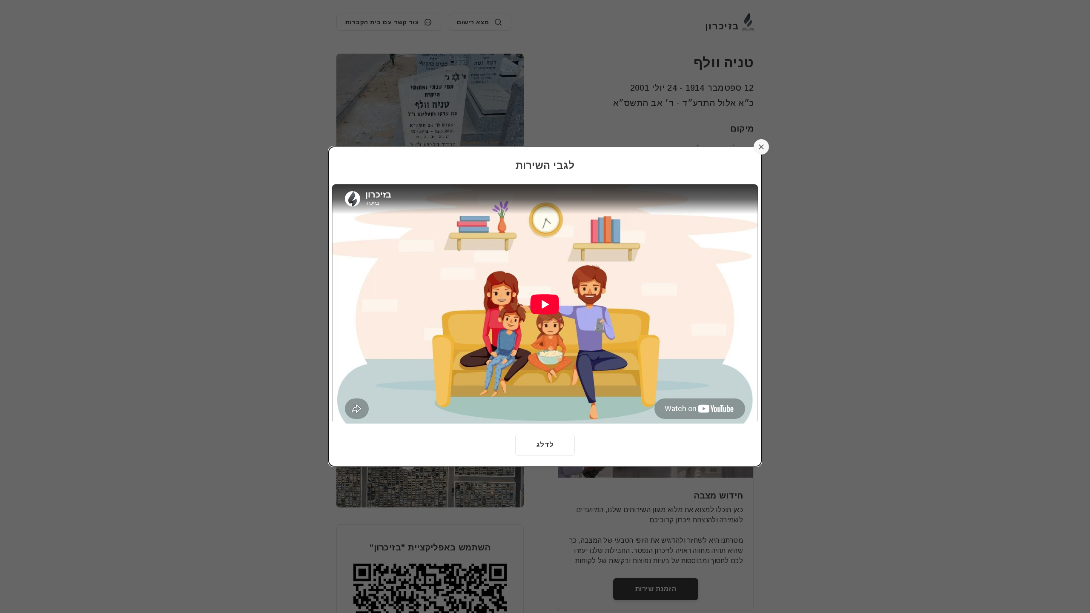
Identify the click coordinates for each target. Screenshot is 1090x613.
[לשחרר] (761, 147)
